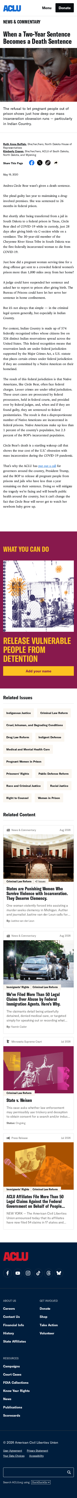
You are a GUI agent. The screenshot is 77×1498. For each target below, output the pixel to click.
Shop (43, 1316)
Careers (9, 1308)
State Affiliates (14, 1341)
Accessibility (36, 1455)
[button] (48, 163)
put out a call (47, 466)
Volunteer (47, 1333)
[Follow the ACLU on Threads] (48, 1273)
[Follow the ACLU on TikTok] (38, 1273)
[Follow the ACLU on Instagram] (28, 1273)
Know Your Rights (16, 1391)
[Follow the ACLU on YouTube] (17, 1273)
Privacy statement (37, 1450)
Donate (65, 8)
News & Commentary (20, 23)
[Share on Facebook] (31, 164)
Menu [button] (47, 8)
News (7, 1399)
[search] (69, 1472)
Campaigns (11, 1366)
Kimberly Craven (13, 151)
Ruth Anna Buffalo (14, 144)
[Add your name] (38, 610)
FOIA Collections (15, 1382)
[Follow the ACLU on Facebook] (7, 1273)
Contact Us (11, 1316)
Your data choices (13, 1455)
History (8, 1333)
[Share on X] (39, 164)
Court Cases (12, 1374)
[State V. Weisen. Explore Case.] (38, 1083)
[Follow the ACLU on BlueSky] (58, 1273)
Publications (12, 1407)
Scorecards (11, 1415)
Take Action (49, 1325)
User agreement (12, 1450)
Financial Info (13, 1325)
